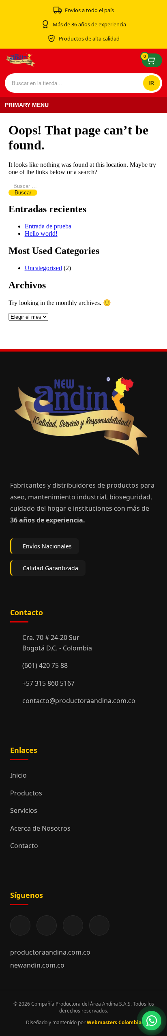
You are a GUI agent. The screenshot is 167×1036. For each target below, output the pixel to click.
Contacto (24, 845)
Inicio (18, 775)
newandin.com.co (37, 965)
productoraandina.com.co (50, 952)
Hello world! (41, 233)
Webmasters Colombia (114, 1022)
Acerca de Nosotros (40, 828)
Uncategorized (43, 267)
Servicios (23, 810)
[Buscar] (151, 83)
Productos (26, 793)
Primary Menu (27, 105)
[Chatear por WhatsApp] (151, 1020)
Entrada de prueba (48, 226)
